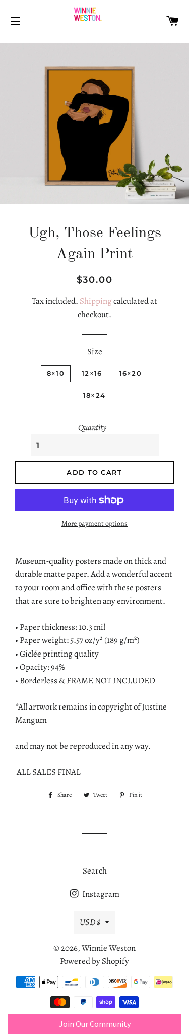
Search (95, 871)
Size (94, 351)
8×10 (56, 373)
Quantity (92, 427)
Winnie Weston (109, 948)
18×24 (94, 395)
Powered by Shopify (94, 961)
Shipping (96, 301)
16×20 (130, 373)
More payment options (94, 523)
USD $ (90, 922)
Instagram (100, 894)
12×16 (92, 373)
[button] (94, 1024)
